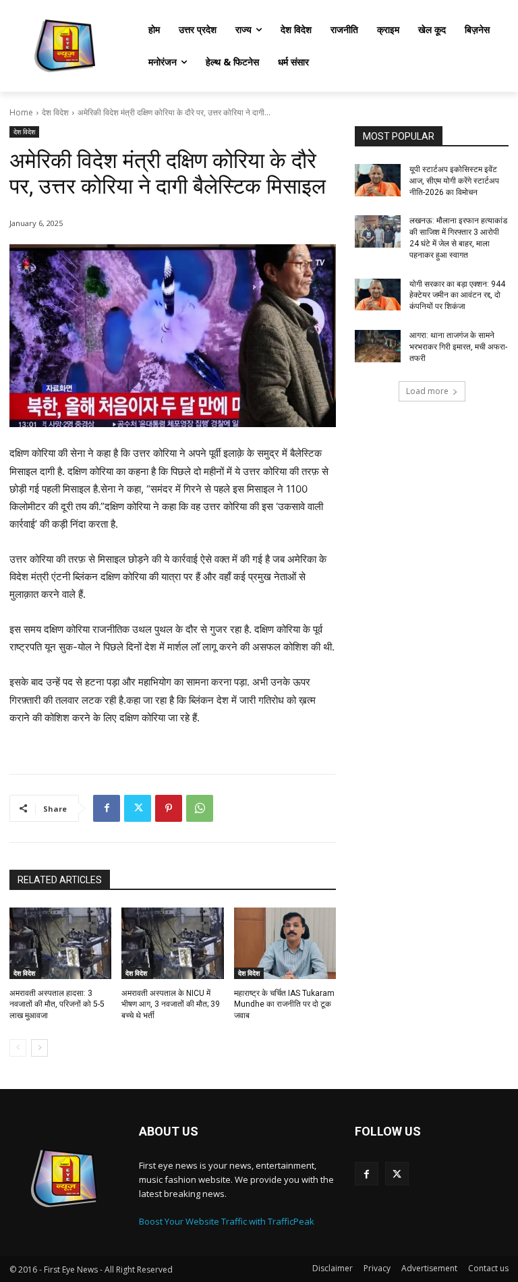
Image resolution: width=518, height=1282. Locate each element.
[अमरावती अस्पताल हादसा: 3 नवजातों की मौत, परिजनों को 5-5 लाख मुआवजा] (60, 943)
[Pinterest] (168, 808)
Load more (427, 391)
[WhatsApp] (199, 808)
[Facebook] (106, 808)
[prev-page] (17, 1048)
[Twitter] (137, 808)
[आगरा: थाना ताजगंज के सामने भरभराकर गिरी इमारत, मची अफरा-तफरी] (378, 346)
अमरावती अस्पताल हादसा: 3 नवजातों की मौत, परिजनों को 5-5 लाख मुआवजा (57, 1004)
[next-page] (39, 1048)
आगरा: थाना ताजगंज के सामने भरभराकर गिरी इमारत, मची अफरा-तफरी (458, 347)
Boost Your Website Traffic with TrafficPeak (226, 1221)
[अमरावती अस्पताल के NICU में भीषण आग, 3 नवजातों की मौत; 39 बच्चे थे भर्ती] (172, 943)
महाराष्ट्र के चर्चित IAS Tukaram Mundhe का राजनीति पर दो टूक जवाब (284, 1004)
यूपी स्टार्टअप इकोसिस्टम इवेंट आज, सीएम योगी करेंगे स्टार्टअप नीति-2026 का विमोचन (454, 181)
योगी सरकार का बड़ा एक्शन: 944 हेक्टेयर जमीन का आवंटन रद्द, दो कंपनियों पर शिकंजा (457, 295)
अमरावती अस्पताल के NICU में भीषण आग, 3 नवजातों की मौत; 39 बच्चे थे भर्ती (170, 1004)
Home (21, 112)
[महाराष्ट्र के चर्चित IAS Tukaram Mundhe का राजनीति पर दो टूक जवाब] (285, 943)
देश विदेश (55, 112)
